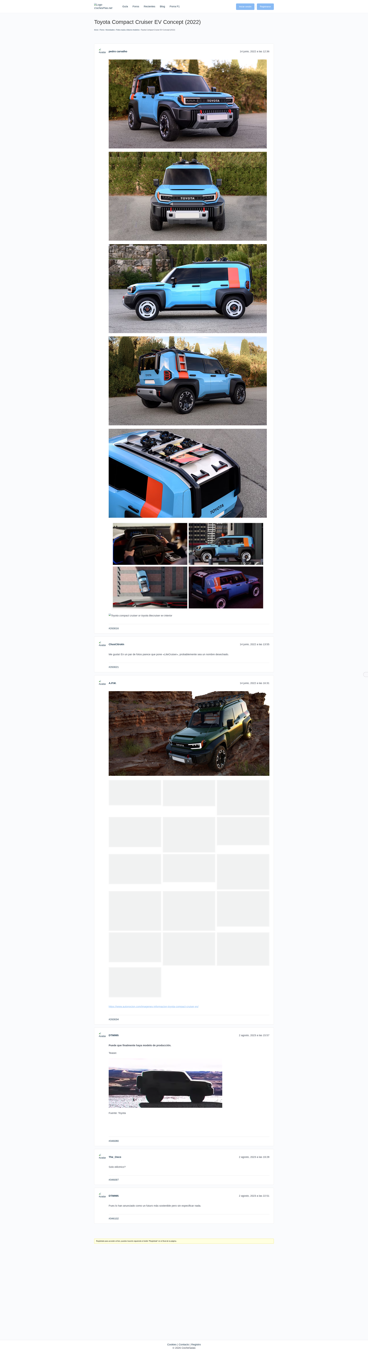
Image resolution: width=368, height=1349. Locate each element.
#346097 (114, 1179)
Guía (125, 6)
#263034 (114, 1019)
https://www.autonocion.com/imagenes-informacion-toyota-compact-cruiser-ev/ (154, 1006)
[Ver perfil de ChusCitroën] (102, 644)
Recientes (149, 6)
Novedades (110, 30)
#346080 (114, 1140)
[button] (231, 6)
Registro (196, 1344)
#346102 (114, 1218)
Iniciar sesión (245, 6)
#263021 (114, 667)
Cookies (172, 1344)
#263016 (114, 628)
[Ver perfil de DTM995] (102, 1035)
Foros (136, 6)
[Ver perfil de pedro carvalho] (102, 51)
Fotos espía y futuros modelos (127, 30)
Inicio (96, 30)
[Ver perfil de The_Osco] (102, 1156)
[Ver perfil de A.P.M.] (102, 683)
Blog (162, 6)
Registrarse (265, 6)
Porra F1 (174, 6)
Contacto (184, 1344)
